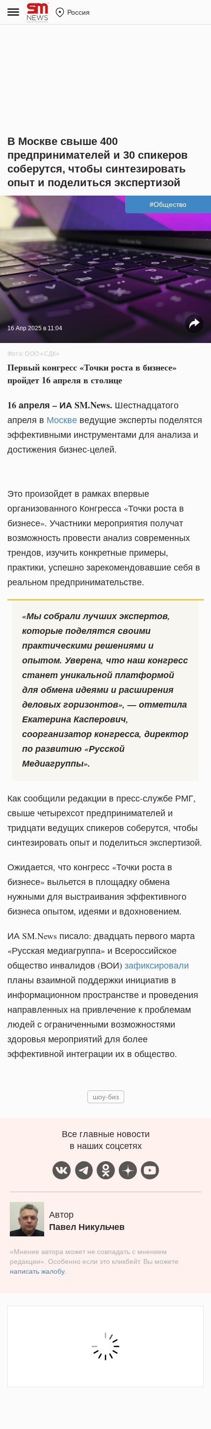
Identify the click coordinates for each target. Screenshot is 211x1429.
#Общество (168, 204)
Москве (62, 420)
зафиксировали (157, 965)
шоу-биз (106, 1096)
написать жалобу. (38, 1271)
